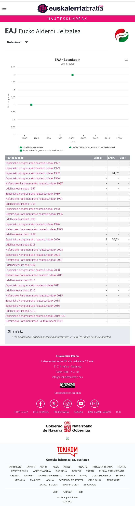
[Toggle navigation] (4, 8)
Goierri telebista (50, 475)
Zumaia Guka (70, 484)
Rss (118, 412)
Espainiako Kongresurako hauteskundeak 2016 (33, 305)
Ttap (80, 491)
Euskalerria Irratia (111, 471)
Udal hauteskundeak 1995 (20, 219)
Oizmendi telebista (71, 480)
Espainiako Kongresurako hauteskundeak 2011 (33, 285)
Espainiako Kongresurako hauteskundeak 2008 (33, 270)
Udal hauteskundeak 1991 (20, 203)
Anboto (82, 466)
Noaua (50, 480)
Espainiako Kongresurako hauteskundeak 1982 (33, 173)
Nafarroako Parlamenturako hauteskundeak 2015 (34, 295)
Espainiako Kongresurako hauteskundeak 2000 (33, 239)
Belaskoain (16, 42)
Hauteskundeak (67, 18)
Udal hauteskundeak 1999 (20, 234)
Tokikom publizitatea (67, 497)
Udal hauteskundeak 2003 (20, 244)
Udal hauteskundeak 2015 (20, 290)
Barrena (61, 471)
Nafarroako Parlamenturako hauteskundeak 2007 (34, 259)
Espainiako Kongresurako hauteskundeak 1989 (33, 193)
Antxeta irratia (102, 466)
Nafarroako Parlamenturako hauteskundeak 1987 (34, 183)
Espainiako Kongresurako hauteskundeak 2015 (33, 300)
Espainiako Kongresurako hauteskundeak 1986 (33, 178)
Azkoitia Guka (42, 471)
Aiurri (44, 466)
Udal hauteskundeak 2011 (20, 280)
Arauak (78, 412)
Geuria (14, 475)
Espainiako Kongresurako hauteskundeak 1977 (33, 163)
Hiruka (120, 475)
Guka (83, 475)
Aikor (31, 466)
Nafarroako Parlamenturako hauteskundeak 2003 (34, 249)
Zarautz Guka (48, 484)
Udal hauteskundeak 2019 (20, 310)
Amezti (68, 466)
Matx (55, 491)
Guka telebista (101, 475)
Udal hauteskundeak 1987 (20, 188)
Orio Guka (94, 480)
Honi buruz (21, 412)
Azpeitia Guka (19, 471)
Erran (90, 471)
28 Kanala (89, 484)
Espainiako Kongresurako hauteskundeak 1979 (33, 168)
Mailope (35, 480)
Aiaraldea (16, 466)
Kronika (20, 480)
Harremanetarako (99, 412)
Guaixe (70, 475)
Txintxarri (113, 480)
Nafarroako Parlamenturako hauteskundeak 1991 (34, 198)
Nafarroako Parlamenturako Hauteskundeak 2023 (34, 321)
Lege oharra (41, 412)
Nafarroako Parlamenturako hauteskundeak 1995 (34, 214)
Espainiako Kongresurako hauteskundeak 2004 (33, 254)
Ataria (122, 466)
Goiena (28, 475)
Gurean (67, 491)
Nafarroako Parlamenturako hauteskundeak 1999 (34, 229)
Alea (56, 466)
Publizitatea (61, 412)
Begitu (76, 471)
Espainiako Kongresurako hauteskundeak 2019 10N (35, 316)
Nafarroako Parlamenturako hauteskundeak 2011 (34, 275)
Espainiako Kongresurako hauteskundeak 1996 (33, 224)
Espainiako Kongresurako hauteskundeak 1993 (33, 209)
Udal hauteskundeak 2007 (20, 265)
